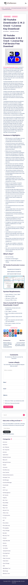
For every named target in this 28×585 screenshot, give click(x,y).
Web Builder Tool (6, 568)
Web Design (5, 571)
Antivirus (5, 452)
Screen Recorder (6, 540)
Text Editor (5, 548)
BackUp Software (7, 457)
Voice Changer (6, 563)
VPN (4, 565)
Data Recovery (6, 469)
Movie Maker (5, 502)
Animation (5, 444)
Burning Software (7, 462)
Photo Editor (5, 523)
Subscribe (7, 431)
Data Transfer (6, 472)
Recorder (5, 533)
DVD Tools (5, 490)
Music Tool (5, 507)
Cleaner (4, 464)
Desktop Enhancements (8, 475)
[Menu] (25, 3)
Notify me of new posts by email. (12, 403)
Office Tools (5, 512)
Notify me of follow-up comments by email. (14, 400)
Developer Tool (6, 477)
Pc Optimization (6, 515)
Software (15, 16)
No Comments (6, 31)
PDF (4, 520)
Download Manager (7, 482)
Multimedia (5, 505)
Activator (5, 442)
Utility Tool (5, 555)
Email (5, 388)
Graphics (5, 497)
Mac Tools (5, 500)
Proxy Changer (6, 530)
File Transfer (5, 495)
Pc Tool (4, 518)
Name (5, 382)
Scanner (5, 538)
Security (4, 543)
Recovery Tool (6, 535)
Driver (4, 487)
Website (5, 395)
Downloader (7, 16)
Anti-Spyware (6, 449)
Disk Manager (6, 480)
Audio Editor (5, 454)
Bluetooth (5, 459)
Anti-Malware (6, 447)
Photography (6, 528)
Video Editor (5, 560)
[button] (24, 415)
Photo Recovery (6, 525)
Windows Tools (6, 573)
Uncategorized (6, 553)
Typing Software (6, 550)
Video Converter (6, 558)
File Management (6, 492)
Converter (5, 467)
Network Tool (6, 510)
